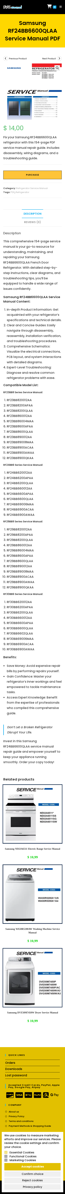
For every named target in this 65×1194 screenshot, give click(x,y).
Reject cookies (32, 1180)
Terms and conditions (21, 1121)
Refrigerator (22, 192)
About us (14, 1111)
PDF (13, 192)
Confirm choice (32, 1174)
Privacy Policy (16, 1116)
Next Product (49, 58)
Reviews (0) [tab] (32, 222)
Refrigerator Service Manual (32, 188)
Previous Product (18, 58)
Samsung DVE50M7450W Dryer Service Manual (32, 1012)
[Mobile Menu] (59, 7)
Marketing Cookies (23, 1160)
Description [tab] (32, 214)
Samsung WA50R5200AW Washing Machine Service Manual (32, 931)
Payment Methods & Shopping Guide (30, 1126)
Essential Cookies (22, 1152)
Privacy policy (32, 1187)
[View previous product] (5, 58)
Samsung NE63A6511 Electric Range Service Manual (32, 849)
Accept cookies (32, 1167)
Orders (10, 1063)
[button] (57, 68)
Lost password (16, 1075)
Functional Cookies (23, 1156)
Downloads (13, 1069)
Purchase (32, 174)
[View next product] (59, 58)
